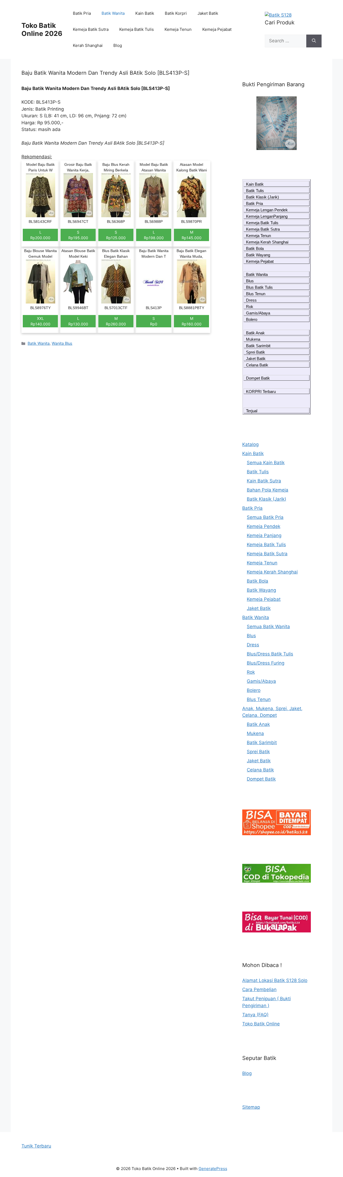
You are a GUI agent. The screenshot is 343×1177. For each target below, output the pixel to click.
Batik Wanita (113, 13)
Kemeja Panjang (264, 535)
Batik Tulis (255, 190)
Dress (251, 300)
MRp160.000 (192, 321)
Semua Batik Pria (265, 517)
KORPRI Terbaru (261, 391)
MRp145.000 (192, 235)
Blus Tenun (255, 293)
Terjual (251, 410)
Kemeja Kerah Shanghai (267, 242)
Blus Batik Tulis (259, 287)
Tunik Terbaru (36, 1146)
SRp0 (153, 321)
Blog (117, 45)
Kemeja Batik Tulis (136, 29)
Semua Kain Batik (266, 462)
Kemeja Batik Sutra (91, 29)
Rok (249, 306)
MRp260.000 (116, 321)
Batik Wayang (258, 255)
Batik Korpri (176, 13)
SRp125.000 (116, 235)
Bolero (251, 319)
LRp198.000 (154, 235)
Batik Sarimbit (258, 345)
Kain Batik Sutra (264, 480)
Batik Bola (255, 248)
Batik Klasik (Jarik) (262, 197)
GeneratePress (213, 1168)
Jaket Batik (207, 13)
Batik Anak (255, 333)
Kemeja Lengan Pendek (267, 210)
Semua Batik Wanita (268, 626)
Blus (250, 281)
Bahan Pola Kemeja (267, 490)
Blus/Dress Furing (265, 663)
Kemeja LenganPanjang (267, 216)
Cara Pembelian (259, 989)
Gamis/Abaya (258, 313)
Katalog (250, 444)
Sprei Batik (255, 352)
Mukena (253, 339)
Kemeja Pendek (263, 526)
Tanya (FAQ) (255, 1014)
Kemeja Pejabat (217, 29)
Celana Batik (257, 365)
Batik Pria (82, 13)
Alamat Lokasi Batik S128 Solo (274, 980)
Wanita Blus (62, 343)
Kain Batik (144, 13)
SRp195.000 (78, 235)
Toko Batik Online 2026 (41, 29)
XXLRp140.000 (40, 321)
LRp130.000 (78, 321)
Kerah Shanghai (88, 45)
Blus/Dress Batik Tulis (270, 654)
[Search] (314, 41)
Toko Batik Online (261, 1023)
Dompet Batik (258, 378)
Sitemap (251, 1107)
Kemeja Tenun (178, 29)
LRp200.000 (40, 235)
